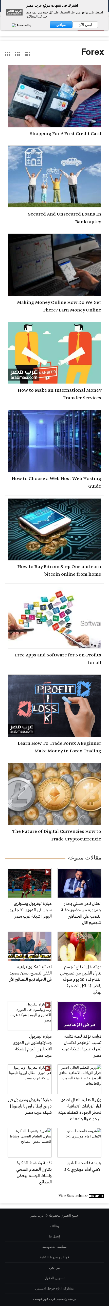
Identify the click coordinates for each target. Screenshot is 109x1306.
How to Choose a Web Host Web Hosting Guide (56, 482)
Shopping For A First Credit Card (65, 134)
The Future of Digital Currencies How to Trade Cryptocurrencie (56, 835)
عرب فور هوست (44, 1299)
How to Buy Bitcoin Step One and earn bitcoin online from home (59, 570)
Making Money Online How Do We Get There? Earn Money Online (59, 306)
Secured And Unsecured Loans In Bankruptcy (64, 218)
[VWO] (11, 25)
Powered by (23, 25)
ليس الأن (85, 25)
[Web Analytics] (96, 1196)
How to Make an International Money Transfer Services (59, 394)
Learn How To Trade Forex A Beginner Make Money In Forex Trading (59, 747)
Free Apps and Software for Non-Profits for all (58, 659)
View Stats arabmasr (73, 1196)
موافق (61, 25)
